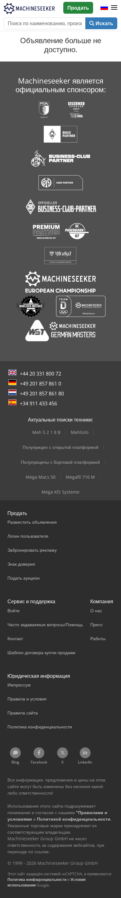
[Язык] (104, 8)
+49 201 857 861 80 (42, 393)
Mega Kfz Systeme (60, 492)
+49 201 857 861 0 (40, 383)
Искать (103, 23)
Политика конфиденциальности (36, 879)
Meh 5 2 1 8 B (46, 432)
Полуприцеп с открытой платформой (60, 447)
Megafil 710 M (80, 477)
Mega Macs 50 (41, 477)
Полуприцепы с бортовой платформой (60, 462)
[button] (114, 8)
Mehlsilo (79, 432)
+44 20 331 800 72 (40, 373)
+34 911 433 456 (38, 403)
